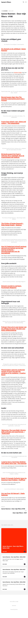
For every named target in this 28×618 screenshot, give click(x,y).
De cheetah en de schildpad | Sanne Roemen (13, 49)
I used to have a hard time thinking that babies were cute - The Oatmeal (13, 462)
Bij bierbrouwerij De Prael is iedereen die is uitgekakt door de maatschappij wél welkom (12, 155)
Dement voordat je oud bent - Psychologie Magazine (11, 286)
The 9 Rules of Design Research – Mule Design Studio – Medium (12, 224)
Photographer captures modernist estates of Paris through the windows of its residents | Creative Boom (13, 372)
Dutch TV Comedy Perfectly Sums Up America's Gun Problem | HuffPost (14, 479)
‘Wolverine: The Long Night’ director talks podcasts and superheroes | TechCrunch (13, 431)
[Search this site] (23, 2)
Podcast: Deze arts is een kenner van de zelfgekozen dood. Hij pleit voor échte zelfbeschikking (13, 328)
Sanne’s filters (6, 2)
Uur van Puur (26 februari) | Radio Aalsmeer (13, 494)
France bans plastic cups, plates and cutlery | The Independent (13, 122)
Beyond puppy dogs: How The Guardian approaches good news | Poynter (13, 98)
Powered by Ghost (14, 609)
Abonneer (14, 605)
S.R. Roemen (4, 10)
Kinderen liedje (18, 72)
